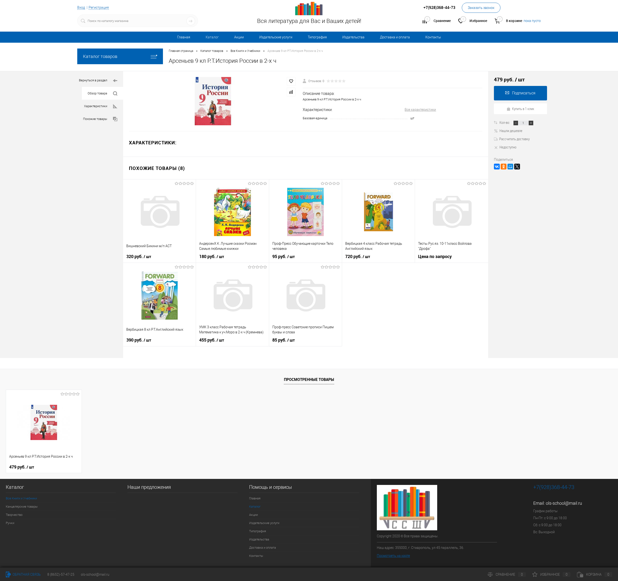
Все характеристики (420, 110)
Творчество (14, 515)
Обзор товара (97, 93)
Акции (239, 37)
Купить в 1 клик (523, 108)
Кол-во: (505, 122)
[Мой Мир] (510, 166)
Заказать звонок (481, 8)
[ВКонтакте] (497, 166)
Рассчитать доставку (514, 138)
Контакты (433, 37)
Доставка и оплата (395, 37)
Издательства (353, 37)
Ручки (10, 523)
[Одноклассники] (503, 166)
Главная (183, 37)
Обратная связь (26, 574)
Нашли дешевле (510, 130)
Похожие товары (95, 119)
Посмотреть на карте (393, 556)
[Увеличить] (213, 101)
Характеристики (95, 106)
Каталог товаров (100, 56)
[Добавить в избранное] (291, 81)
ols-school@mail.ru (564, 503)
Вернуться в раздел (93, 80)
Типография (317, 37)
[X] (517, 166)
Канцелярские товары (22, 506)
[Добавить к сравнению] (291, 92)
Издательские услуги (275, 37)
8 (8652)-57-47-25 (60, 574)
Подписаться (523, 93)
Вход (81, 7)
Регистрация (99, 7)
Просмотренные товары (309, 379)
